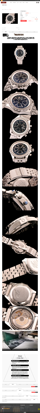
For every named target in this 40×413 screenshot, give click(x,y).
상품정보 (6, 384)
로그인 (35, 0)
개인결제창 (27, 2)
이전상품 (5, 27)
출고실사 (20, 2)
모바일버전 (25, 412)
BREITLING (10, 9)
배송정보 (27, 384)
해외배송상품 (14, 2)
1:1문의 (17, 2)
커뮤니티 (3, 0)
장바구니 (30, 20)
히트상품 (18, 0)
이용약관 (21, 406)
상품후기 (23, 2)
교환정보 (34, 384)
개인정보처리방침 (21, 407)
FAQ (20, 409)
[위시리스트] (37, 21)
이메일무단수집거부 (22, 408)
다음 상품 (17, 27)
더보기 (36, 386)
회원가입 (38, 0)
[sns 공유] (19, 29)
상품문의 (20, 384)
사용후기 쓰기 (33, 386)
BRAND (11, 2)
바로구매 (24, 20)
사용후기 (13, 384)
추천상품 (20, 0)
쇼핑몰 (1, 0)
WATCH (8, 9)
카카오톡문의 (6, 408)
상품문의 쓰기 (33, 392)
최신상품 (22, 0)
